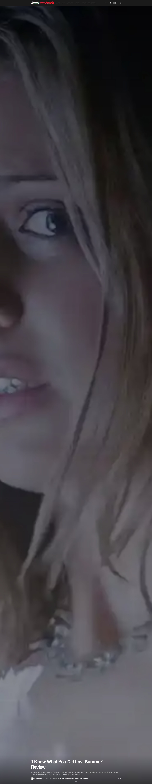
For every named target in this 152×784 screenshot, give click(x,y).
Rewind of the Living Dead (81, 778)
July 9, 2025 (48, 778)
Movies (84, 3)
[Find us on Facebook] (104, 3)
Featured (55, 778)
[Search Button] (120, 3)
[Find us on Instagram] (110, 3)
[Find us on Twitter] (107, 3)
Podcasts (70, 3)
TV (89, 3)
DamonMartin (39, 778)
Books (93, 3)
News (63, 3)
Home (58, 3)
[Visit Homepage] (42, 3)
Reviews (77, 3)
